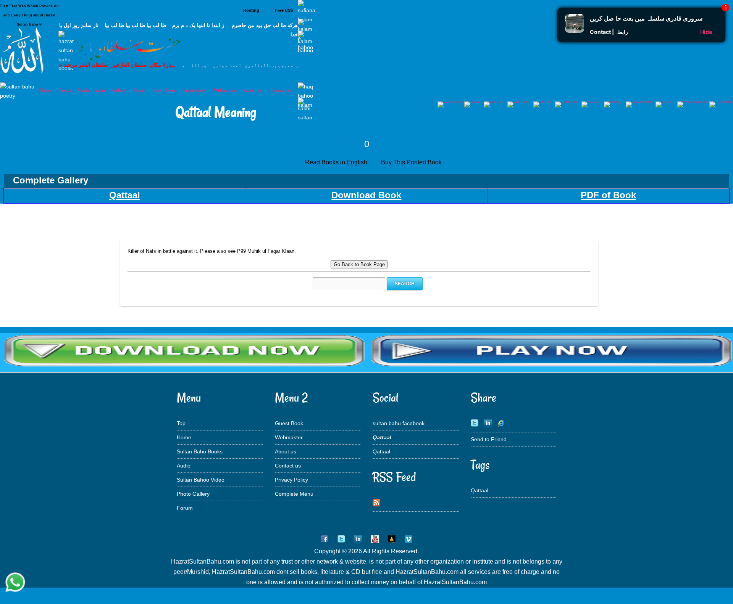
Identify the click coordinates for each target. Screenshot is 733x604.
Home (184, 437)
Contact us (288, 466)
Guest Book (164, 90)
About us (285, 451)
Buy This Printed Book (412, 162)
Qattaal (381, 451)
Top (181, 423)
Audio (184, 466)
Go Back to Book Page (359, 264)
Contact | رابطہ (609, 32)
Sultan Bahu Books (200, 451)
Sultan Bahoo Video (200, 480)
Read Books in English (337, 162)
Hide (706, 32)
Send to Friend (489, 439)
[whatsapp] (15, 583)
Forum (185, 508)
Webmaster (289, 437)
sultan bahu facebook (399, 423)
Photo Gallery (193, 494)
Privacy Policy (291, 480)
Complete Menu (294, 494)
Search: (304, 283)
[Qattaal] (366, 366)
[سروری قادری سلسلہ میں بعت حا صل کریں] (574, 30)
